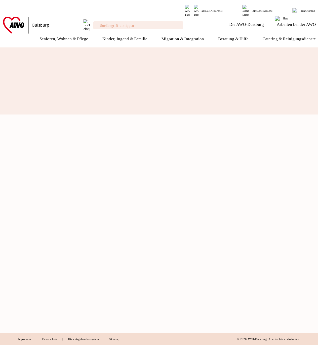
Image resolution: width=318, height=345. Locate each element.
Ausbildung (242, 289)
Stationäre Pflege (102, 243)
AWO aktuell (28, 285)
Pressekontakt (29, 291)
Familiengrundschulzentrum (182, 226)
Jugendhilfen (99, 301)
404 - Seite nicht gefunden (59, 169)
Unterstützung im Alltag (108, 215)
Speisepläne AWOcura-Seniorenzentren (191, 306)
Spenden (24, 253)
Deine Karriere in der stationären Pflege (263, 283)
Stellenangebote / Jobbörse (254, 278)
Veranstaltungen (30, 259)
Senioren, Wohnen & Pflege (115, 183)
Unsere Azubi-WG (246, 301)
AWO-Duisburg (31, 183)
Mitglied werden (30, 241)
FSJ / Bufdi (241, 295)
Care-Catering (172, 278)
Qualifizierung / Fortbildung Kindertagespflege (183, 206)
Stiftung (24, 203)
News (22, 274)
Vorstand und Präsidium (36, 197)
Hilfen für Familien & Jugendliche (187, 192)
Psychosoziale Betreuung (109, 283)
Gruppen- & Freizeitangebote (183, 215)
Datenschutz (50, 339)
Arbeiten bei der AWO (253, 268)
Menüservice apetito (105, 255)
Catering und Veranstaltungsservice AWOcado (188, 286)
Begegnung (98, 249)
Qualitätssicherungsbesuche (111, 232)
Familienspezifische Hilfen (110, 295)
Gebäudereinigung (175, 295)
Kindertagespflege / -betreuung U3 (188, 197)
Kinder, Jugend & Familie (185, 183)
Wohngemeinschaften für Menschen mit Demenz (120, 206)
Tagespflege (98, 237)
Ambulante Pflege (103, 226)
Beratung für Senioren (106, 312)
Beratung (96, 192)
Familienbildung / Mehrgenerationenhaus (193, 220)
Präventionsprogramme (250, 203)
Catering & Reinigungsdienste (190, 268)
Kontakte (25, 297)
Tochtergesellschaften (35, 209)
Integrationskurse (246, 197)
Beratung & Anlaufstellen (252, 192)
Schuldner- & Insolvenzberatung (114, 278)
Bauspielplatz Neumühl (179, 237)
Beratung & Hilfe (106, 268)
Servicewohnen (101, 197)
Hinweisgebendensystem (84, 339)
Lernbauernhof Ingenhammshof (185, 232)
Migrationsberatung (104, 306)
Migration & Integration (257, 183)
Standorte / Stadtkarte (35, 280)
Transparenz (27, 220)
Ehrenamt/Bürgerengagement (40, 247)
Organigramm (28, 226)
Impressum (25, 339)
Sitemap (114, 339)
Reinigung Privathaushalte (181, 301)
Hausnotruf (98, 220)
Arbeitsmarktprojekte (105, 318)
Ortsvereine (27, 215)
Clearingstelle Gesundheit (109, 289)
